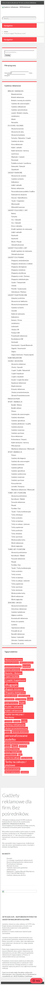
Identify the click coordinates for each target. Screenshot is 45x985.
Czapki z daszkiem (17, 377)
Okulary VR (15, 330)
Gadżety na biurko (17, 179)
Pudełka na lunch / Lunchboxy (21, 163)
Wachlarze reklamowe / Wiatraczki (22, 449)
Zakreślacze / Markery (18, 292)
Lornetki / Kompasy (17, 486)
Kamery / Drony (16, 320)
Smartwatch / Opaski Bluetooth (22, 345)
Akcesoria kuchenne (18, 135)
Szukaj (7, 55)
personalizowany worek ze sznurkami (17, 743)
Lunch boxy (15, 154)
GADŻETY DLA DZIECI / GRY (18, 210)
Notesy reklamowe (17, 188)
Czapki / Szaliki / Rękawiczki (20, 370)
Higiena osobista (16, 615)
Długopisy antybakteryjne (20, 260)
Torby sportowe (16, 537)
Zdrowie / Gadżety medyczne (21, 640)
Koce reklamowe (16, 144)
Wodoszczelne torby (18, 540)
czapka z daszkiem (12, 677)
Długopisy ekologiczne (19, 267)
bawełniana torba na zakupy (13, 666)
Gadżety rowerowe (17, 430)
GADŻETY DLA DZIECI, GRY (17, 248)
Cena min (7, 73)
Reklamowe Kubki (14, 399)
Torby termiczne (16, 590)
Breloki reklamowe (17, 97)
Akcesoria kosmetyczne (19, 606)
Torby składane (16, 534)
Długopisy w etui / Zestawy (20, 276)
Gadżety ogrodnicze (18, 421)
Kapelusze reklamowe (18, 383)
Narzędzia (14, 122)
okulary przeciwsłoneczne (16, 728)
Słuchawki (14, 342)
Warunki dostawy (12, 866)
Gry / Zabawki (16, 220)
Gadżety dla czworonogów (20, 104)
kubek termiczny (11, 703)
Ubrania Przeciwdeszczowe (20, 395)
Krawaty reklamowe (18, 389)
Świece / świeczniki (17, 637)
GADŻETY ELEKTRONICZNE (17, 295)
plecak (7, 746)
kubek (30, 699)
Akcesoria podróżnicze (19, 496)
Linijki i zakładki (16, 185)
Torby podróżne (16, 530)
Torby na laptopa (17, 521)
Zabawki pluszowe (17, 245)
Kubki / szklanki (16, 147)
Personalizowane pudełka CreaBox (23, 191)
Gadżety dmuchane (17, 417)
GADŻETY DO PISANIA (16, 257)
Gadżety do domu (17, 141)
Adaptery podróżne (18, 298)
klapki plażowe (9, 699)
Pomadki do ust (16, 631)
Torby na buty (16, 574)
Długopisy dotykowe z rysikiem (22, 264)
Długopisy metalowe (18, 270)
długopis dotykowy (14, 689)
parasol (7, 732)
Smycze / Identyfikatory (19, 198)
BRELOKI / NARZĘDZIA (15, 91)
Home (6, 31)
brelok (26, 666)
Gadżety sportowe (17, 433)
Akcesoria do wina (17, 132)
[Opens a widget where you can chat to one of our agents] (36, 981)
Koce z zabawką (16, 226)
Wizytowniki (15, 204)
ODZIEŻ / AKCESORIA (15, 361)
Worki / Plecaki (16, 242)
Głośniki (14, 311)
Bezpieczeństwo (16, 94)
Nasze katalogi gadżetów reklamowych (20, 862)
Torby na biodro (16, 518)
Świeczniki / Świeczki (18, 166)
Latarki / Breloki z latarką (19, 113)
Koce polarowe (16, 483)
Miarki (13, 119)
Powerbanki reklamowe (19, 336)
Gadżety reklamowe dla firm (16, 875)
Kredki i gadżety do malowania (21, 229)
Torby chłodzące (17, 515)
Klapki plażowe (16, 386)
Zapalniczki (15, 169)
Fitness (13, 411)
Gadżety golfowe (17, 468)
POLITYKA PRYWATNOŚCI (16, 873)
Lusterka (14, 625)
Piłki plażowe (15, 446)
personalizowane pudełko (16, 737)
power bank (22, 746)
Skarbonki (14, 235)
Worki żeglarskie (16, 546)
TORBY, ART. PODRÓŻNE (16, 549)
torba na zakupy (12, 757)
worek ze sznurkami (12, 769)
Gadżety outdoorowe (18, 474)
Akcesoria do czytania (18, 176)
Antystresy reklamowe (19, 609)
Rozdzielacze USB (17, 339)
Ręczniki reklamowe (18, 634)
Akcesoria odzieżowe (18, 364)
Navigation (8, 25)
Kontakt (9, 858)
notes (24, 721)
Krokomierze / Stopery (19, 439)
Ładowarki (14, 326)
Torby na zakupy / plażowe (20, 524)
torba (20, 754)
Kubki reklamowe (13, 710)
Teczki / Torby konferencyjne (21, 512)
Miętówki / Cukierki (17, 157)
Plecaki (13, 505)
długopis (11, 685)
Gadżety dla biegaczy (18, 458)
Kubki (22, 702)
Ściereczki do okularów (19, 195)
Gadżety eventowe (17, 464)
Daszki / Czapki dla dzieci (19, 380)
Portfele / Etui (16, 508)
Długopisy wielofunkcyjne (19, 279)
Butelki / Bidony (16, 405)
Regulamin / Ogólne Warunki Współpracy (20, 871)
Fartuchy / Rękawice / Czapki (21, 138)
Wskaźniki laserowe (18, 207)
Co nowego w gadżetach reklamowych (20, 860)
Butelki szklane (16, 408)
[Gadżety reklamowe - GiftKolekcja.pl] (16, 9)
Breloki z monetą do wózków (21, 100)
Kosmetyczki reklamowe (19, 618)
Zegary (13, 351)
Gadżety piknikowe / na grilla (21, 424)
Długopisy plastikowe (18, 273)
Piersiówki (14, 160)
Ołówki (13, 286)
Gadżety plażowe (17, 427)
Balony (13, 213)
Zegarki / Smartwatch (18, 348)
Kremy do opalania (17, 621)
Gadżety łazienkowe (18, 612)
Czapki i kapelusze (17, 373)
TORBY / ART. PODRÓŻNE (17, 493)
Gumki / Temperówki (18, 282)
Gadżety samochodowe (19, 110)
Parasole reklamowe (18, 502)
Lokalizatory (15, 116)
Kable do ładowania (18, 314)
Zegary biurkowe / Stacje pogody (22, 355)
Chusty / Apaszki (17, 367)
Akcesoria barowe (17, 129)
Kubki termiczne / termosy (20, 151)
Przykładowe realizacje (14, 864)
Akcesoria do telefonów (19, 301)
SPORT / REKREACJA (15, 402)
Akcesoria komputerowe (19, 304)
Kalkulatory (15, 182)
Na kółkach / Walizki (18, 499)
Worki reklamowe (17, 543)
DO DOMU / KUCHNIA (15, 125)
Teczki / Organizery (17, 201)
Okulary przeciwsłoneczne (20, 392)
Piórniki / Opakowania (18, 289)
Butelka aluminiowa (27, 670)
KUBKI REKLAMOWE (15, 358)
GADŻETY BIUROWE (15, 173)
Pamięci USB (15, 333)
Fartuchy (14, 217)
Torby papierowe (17, 527)
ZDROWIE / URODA (15, 603)
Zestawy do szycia (17, 643)
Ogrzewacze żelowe (18, 628)
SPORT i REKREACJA (15, 452)
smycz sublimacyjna (11, 754)
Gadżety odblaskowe (18, 107)
